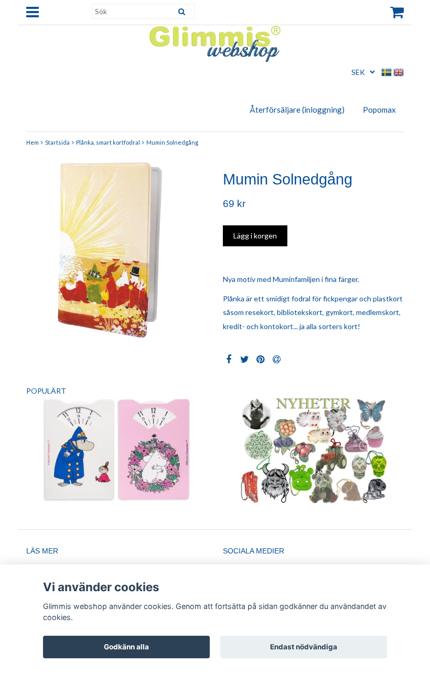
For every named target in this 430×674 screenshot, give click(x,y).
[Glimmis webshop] (215, 41)
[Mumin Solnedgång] (116, 248)
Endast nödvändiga (303, 647)
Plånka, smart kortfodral (108, 142)
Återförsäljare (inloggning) (297, 109)
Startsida (57, 142)
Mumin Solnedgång (172, 142)
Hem (32, 142)
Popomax (379, 109)
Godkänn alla (126, 647)
